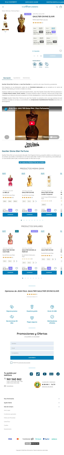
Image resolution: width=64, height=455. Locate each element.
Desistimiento (7, 429)
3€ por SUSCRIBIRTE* (8, 2)
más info (45, 19)
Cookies (6, 425)
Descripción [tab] (7, 78)
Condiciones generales (10, 414)
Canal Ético (7, 421)
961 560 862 (14, 379)
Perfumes (8, 11)
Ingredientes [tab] (16, 78)
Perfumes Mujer (15, 11)
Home (3, 11)
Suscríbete (32, 357)
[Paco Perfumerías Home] (30, 7)
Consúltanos (10, 386)
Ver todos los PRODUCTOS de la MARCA (32, 162)
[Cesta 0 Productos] (61, 7)
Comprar (10, 214)
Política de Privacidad (9, 418)
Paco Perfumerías (9, 398)
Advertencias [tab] (26, 78)
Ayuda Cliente (8, 402)
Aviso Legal (7, 410)
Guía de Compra (8, 406)
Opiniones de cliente (47, 386)
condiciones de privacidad (24, 362)
